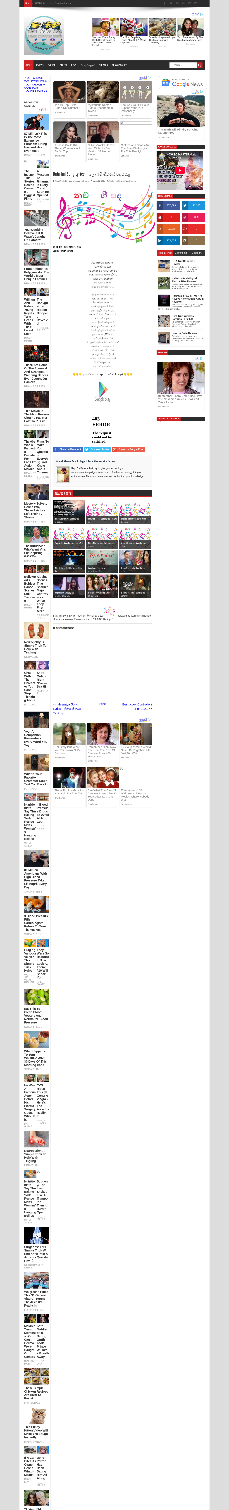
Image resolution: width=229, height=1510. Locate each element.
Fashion (51, 65)
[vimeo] (177, 3)
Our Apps (103, 65)
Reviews (40, 65)
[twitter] (171, 3)
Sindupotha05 (114, 181)
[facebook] (165, 3)
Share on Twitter (100, 449)
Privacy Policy (119, 65)
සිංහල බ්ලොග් (88, 65)
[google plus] (202, 3)
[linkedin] (196, 3)
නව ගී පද (124, 181)
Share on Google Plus (131, 449)
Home (28, 65)
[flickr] (183, 3)
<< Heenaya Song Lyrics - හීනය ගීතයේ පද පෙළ (67, 709)
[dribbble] (189, 3)
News (73, 65)
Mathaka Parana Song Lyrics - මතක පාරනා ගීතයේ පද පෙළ (60, 3)
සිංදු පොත (133, 181)
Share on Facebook (70, 449)
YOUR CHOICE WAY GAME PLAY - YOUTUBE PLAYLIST (36, 87)
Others (63, 65)
